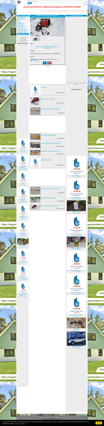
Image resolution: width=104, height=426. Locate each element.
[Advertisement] (23, 69)
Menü (18, 4)
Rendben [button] (99, 423)
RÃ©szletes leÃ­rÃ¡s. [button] (20, 423)
